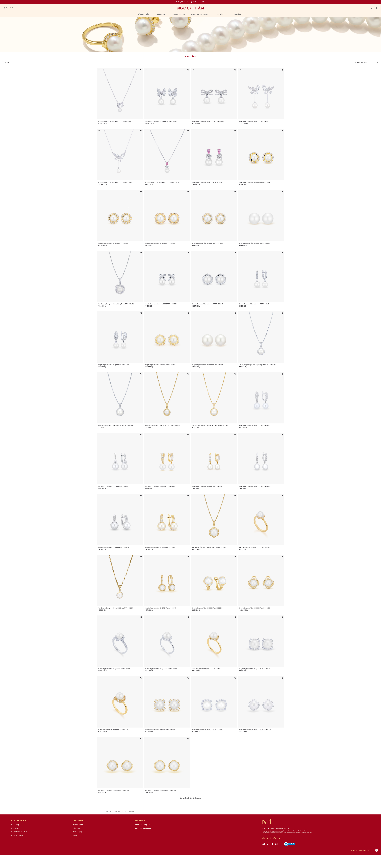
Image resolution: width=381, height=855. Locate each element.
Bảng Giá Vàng (17, 835)
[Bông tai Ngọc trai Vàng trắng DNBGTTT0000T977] (120, 458)
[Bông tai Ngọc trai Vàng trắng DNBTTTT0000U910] (261, 276)
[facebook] (263, 844)
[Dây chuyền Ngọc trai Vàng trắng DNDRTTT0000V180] (120, 154)
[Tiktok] (272, 844)
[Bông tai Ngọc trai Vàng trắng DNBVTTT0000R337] (261, 641)
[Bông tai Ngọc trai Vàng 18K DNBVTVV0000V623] (261, 154)
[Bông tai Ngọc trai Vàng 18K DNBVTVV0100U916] (167, 337)
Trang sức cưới (179, 14)
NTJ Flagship (78, 825)
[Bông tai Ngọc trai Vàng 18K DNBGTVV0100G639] (214, 580)
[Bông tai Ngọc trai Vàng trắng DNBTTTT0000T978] (261, 398)
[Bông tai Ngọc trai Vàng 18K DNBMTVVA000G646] (167, 580)
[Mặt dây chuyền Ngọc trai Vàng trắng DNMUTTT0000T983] (261, 337)
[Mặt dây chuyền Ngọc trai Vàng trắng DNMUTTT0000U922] (120, 276)
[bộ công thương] (289, 844)
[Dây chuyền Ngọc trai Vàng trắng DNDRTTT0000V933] (167, 154)
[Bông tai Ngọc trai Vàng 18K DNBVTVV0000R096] (120, 762)
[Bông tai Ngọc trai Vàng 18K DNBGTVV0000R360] (261, 580)
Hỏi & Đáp (15, 825)
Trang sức (161, 14)
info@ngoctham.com (279, 831)
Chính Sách (15, 828)
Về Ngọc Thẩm (143, 14)
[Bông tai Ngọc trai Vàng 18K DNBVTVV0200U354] (261, 215)
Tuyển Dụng (77, 832)
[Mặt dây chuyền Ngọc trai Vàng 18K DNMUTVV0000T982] (214, 398)
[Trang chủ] (190, 8)
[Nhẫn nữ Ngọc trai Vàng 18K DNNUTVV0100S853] (261, 519)
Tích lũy (220, 14)
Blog (75, 835)
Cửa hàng (237, 14)
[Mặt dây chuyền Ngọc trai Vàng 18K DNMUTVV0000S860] (120, 580)
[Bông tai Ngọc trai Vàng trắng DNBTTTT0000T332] (261, 458)
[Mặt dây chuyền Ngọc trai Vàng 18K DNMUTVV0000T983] (167, 398)
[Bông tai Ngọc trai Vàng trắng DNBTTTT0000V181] (261, 94)
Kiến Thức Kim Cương (143, 828)
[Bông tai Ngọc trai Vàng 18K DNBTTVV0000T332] (214, 458)
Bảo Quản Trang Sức (143, 825)
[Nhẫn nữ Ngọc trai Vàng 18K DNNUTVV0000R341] (120, 702)
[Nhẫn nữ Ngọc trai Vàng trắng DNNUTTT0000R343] (120, 641)
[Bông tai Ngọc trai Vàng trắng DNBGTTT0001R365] (120, 519)
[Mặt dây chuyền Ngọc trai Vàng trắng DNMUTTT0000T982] (120, 398)
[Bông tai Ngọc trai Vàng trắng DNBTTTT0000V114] (120, 337)
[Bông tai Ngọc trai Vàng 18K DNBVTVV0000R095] (167, 762)
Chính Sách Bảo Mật (19, 832)
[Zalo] (268, 844)
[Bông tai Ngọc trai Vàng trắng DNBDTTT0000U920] (167, 276)
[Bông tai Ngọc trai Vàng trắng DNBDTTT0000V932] (214, 154)
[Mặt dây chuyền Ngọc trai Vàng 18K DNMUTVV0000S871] (214, 519)
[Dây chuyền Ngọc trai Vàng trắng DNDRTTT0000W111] (120, 94)
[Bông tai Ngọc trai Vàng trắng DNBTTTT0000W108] (167, 94)
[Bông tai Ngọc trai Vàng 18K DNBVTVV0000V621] (120, 215)
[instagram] (276, 844)
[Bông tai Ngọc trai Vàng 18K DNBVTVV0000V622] (214, 215)
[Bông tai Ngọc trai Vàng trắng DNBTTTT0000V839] (214, 94)
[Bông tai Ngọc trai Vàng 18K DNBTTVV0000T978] (167, 458)
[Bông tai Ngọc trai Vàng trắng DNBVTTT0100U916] (214, 276)
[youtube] (281, 844)
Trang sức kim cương (199, 14)
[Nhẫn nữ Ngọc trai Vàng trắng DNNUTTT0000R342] (167, 641)
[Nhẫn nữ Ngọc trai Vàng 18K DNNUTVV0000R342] (214, 641)
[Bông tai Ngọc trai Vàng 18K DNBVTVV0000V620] (167, 215)
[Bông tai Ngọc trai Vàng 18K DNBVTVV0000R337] (167, 702)
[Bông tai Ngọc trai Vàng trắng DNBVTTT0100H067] (214, 702)
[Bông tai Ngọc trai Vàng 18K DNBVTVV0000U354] (214, 337)
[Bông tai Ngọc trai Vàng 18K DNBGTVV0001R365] (167, 519)
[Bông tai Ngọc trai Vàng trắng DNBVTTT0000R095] (261, 702)
